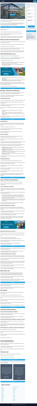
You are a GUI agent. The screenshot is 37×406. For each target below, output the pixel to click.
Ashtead (14, 391)
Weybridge (2, 397)
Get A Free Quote (13, 381)
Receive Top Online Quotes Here (13, 359)
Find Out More (13, 177)
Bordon (10, 357)
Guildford (2, 391)
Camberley (2, 389)
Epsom (14, 392)
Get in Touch (12, 282)
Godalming (12, 357)
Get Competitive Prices (13, 307)
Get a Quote (12, 14)
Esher (14, 390)
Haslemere (2, 390)
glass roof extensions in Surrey (7, 57)
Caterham (14, 399)
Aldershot (1, 357)
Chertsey (2, 396)
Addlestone (2, 395)
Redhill (14, 397)
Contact (35, 1)
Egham (2, 398)
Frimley (8, 357)
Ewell (14, 393)
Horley (14, 398)
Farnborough (5, 357)
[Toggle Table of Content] (7, 29)
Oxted (14, 400)
